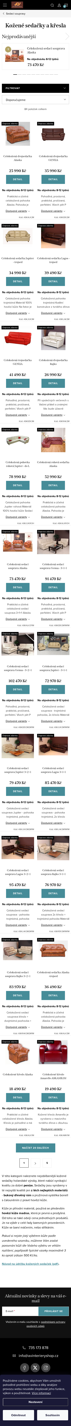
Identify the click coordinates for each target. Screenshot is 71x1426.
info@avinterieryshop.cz (38, 1355)
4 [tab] (29, 74)
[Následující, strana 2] (35, 1163)
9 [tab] (51, 74)
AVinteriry (35, 1367)
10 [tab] (56, 74)
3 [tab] (24, 74)
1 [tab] (15, 74)
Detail (18, 179)
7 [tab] (42, 74)
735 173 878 (38, 1347)
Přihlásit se (53, 1311)
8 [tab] (47, 74)
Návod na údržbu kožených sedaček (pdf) (30, 1264)
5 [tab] (33, 74)
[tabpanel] (35, 56)
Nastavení (35, 1402)
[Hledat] (52, 5)
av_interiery (45, 1367)
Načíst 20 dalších (35, 1148)
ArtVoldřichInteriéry (24, 1367)
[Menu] (5, 5)
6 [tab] (38, 74)
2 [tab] (20, 74)
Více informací (41, 1393)
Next (67, 36)
